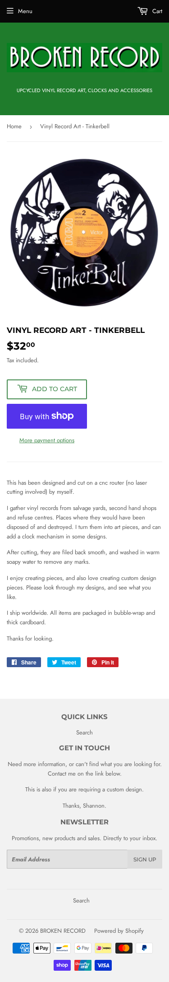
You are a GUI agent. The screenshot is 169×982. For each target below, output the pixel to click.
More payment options (46, 440)
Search (84, 732)
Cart (156, 11)
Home (14, 126)
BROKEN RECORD (63, 930)
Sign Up (144, 859)
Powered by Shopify (119, 930)
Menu (25, 11)
